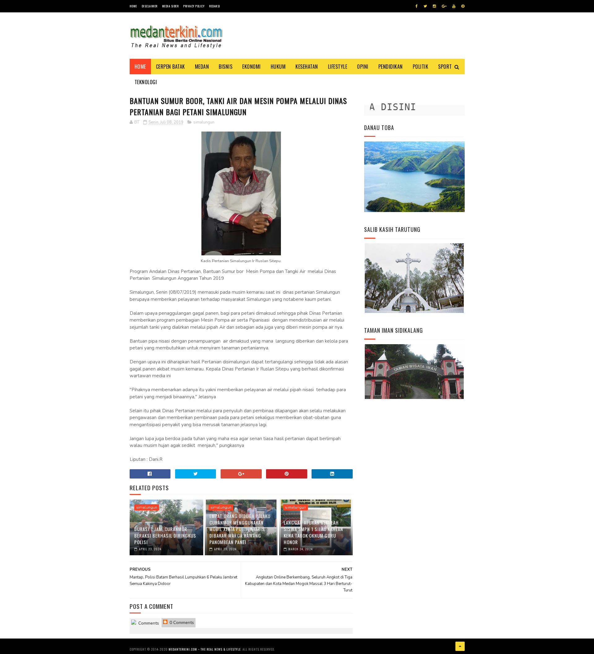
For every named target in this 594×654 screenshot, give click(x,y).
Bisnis (225, 66)
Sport (445, 66)
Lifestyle (337, 66)
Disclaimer (149, 6)
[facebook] (416, 6)
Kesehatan (306, 66)
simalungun (203, 122)
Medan (202, 66)
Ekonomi (251, 66)
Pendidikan (390, 66)
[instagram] (434, 6)
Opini (362, 66)
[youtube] (454, 6)
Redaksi (214, 6)
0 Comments (181, 623)
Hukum (278, 66)
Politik (420, 66)
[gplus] (444, 6)
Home (133, 6)
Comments (148, 623)
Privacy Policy (193, 6)
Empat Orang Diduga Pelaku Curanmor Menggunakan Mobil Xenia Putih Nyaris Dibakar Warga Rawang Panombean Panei (239, 529)
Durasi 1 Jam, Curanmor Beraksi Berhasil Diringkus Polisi (165, 535)
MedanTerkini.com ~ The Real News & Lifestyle (205, 649)
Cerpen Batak (170, 66)
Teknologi (146, 82)
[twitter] (425, 6)
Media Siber (170, 6)
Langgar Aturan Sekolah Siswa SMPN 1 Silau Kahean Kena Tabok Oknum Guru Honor (313, 532)
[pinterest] (463, 6)
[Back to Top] (460, 646)
